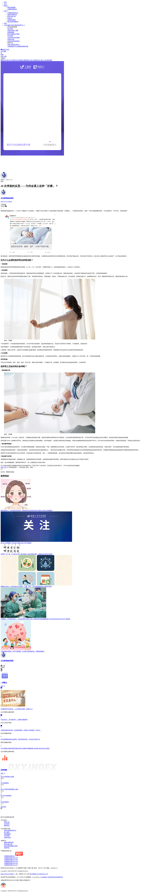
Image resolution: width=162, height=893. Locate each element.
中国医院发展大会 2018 (11, 863)
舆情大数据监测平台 (10, 830)
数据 (5, 5)
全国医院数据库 (12, 9)
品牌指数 (4, 770)
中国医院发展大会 (12, 12)
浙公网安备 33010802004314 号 (39, 874)
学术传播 (6, 835)
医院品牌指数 (11, 7)
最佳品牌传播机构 (12, 21)
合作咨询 (6, 823)
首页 (5, 2)
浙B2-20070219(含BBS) (8, 874)
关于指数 (3, 51)
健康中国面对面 (12, 14)
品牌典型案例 (11, 20)
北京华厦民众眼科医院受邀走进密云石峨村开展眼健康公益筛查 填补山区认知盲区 (25, 748)
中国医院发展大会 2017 (11, 865)
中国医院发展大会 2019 (11, 861)
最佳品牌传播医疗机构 (11, 846)
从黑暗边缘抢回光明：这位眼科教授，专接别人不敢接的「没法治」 (21, 730)
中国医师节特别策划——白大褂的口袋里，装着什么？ (17, 709)
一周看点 (4, 682)
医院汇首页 (5, 49)
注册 (5, 56)
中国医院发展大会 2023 (11, 858)
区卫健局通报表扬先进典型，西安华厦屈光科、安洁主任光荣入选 (20, 739)
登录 (2, 56)
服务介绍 (6, 822)
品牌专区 (6, 847)
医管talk (9, 18)
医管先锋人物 (11, 16)
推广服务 (6, 832)
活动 (5, 11)
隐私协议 (6, 825)
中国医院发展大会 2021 (11, 859)
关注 (5, 4)
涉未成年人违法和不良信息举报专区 (52, 877)
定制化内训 (7, 837)
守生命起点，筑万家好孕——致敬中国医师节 (14, 719)
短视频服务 (7, 834)
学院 (5, 23)
